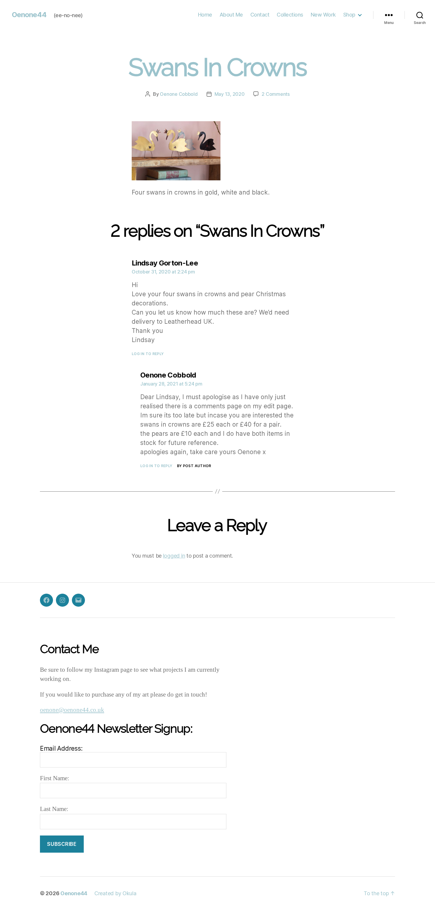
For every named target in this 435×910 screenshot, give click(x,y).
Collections (290, 15)
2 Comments (275, 94)
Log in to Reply (148, 354)
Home (205, 15)
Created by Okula (115, 893)
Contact (260, 15)
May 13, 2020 (230, 94)
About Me (231, 15)
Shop (349, 15)
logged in (174, 556)
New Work (323, 15)
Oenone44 (29, 14)
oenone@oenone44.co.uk (72, 710)
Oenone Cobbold (178, 94)
